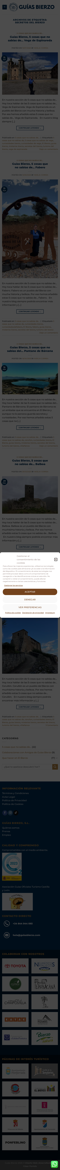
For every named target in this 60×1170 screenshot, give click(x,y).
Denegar (30, 599)
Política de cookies (13, 613)
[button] (55, 559)
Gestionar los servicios (13, 585)
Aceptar (30, 591)
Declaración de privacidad (33, 613)
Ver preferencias (30, 607)
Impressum (50, 613)
